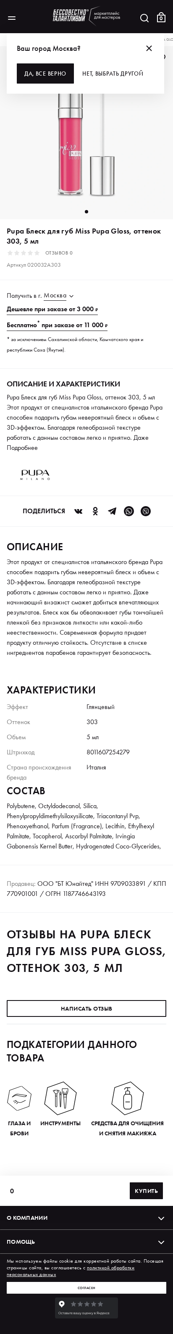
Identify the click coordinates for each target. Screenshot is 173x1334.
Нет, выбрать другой (112, 73)
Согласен (87, 1288)
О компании (27, 1217)
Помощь (21, 1241)
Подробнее (22, 447)
